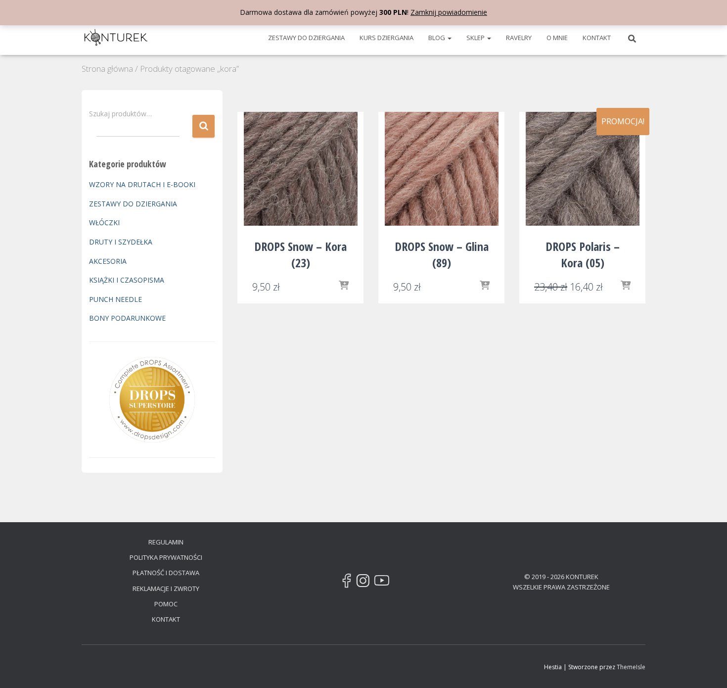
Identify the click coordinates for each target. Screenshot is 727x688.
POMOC (166, 603)
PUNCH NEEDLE (115, 299)
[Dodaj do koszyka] (485, 286)
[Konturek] (116, 37)
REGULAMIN (165, 542)
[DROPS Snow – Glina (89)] (442, 169)
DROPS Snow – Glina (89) (442, 254)
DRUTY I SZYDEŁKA (120, 241)
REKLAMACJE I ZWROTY (166, 588)
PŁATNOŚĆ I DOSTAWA (166, 572)
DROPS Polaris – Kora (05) (582, 254)
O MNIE (557, 37)
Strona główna (107, 68)
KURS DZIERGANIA (386, 37)
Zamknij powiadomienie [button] (448, 12)
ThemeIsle (631, 667)
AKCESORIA (108, 261)
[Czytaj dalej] (344, 286)
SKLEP (476, 37)
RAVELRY (519, 37)
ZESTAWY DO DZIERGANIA (306, 37)
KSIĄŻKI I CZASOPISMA (126, 280)
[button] (449, 37)
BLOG (437, 37)
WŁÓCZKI (104, 222)
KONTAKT (597, 37)
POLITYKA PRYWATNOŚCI (166, 557)
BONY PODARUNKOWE (127, 318)
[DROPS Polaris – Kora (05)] (582, 169)
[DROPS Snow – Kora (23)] (301, 169)
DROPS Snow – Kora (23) (300, 254)
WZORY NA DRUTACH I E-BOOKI (142, 184)
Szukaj (203, 126)
